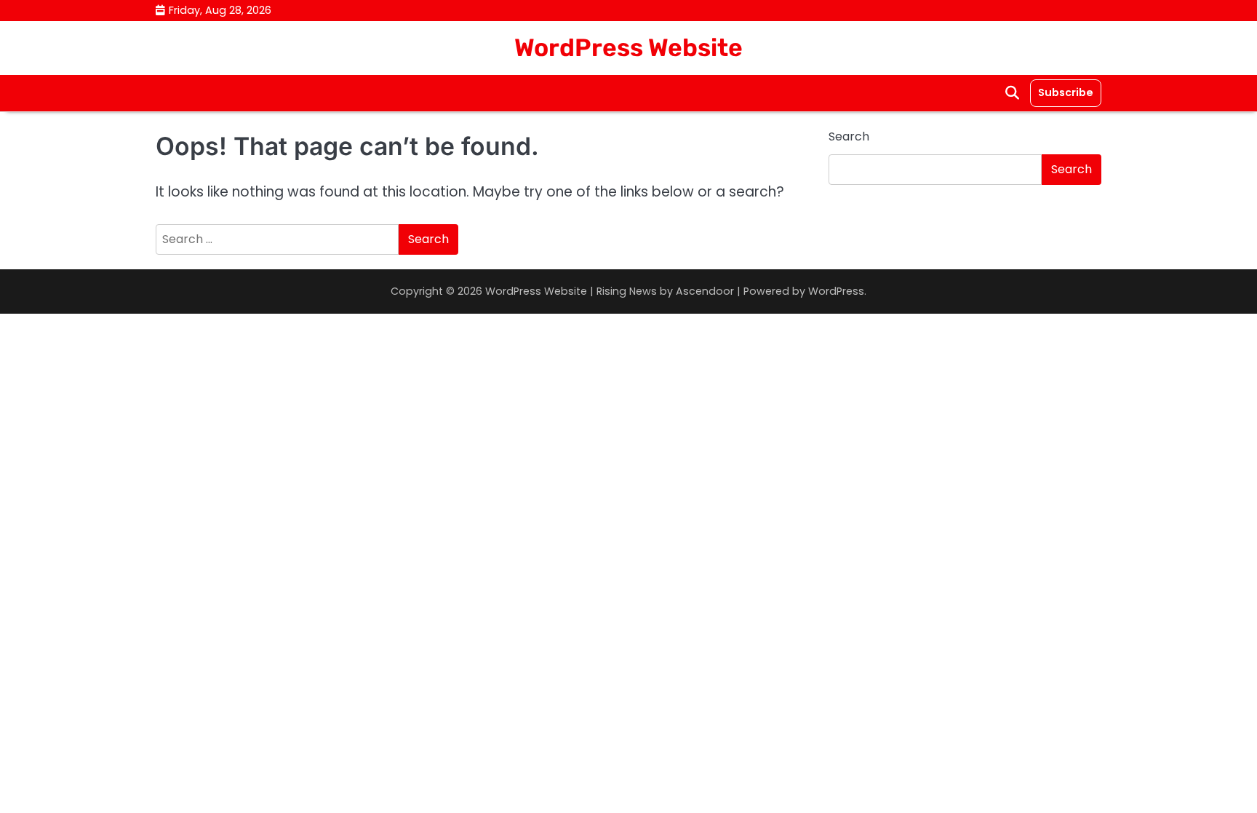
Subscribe (1065, 92)
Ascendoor (705, 291)
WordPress (836, 291)
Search (849, 136)
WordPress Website (628, 47)
